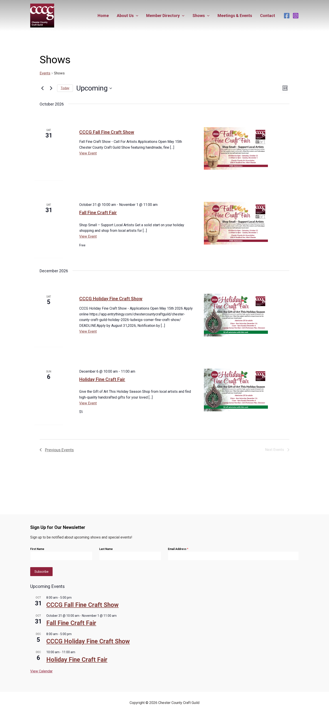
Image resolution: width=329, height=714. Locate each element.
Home (103, 15)
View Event (88, 153)
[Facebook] (287, 16)
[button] (136, 16)
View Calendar (41, 671)
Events (45, 73)
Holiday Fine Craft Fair (102, 379)
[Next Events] (51, 88)
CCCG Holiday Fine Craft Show (110, 298)
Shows (198, 15)
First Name (37, 549)
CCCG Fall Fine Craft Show (106, 132)
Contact (267, 15)
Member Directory (163, 15)
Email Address (178, 549)
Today (65, 88)
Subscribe (41, 571)
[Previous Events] (42, 88)
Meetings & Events (235, 15)
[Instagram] (296, 16)
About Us (125, 15)
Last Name (106, 549)
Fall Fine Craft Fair (98, 212)
